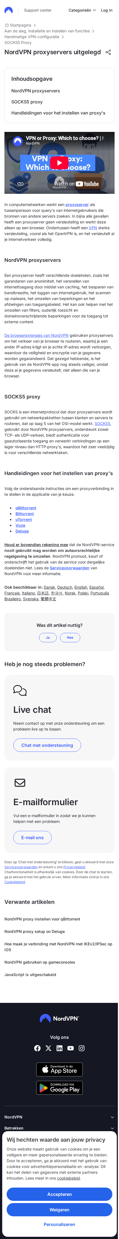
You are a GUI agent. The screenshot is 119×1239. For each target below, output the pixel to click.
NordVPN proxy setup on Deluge (34, 931)
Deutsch (64, 587)
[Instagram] (81, 1048)
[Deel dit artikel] (108, 52)
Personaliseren (59, 1224)
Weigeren (59, 1209)
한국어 (57, 593)
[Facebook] (37, 1048)
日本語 (43, 593)
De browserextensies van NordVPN (36, 335)
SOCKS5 (102, 423)
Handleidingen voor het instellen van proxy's (58, 113)
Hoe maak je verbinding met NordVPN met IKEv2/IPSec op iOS (58, 946)
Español (96, 587)
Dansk (49, 587)
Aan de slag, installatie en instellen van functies (47, 30)
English (80, 587)
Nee (70, 637)
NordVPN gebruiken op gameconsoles (39, 962)
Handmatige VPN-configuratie (31, 36)
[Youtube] (70, 1048)
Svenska (30, 598)
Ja (48, 637)
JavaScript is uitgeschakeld (30, 974)
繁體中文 (48, 598)
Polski (83, 593)
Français (12, 593)
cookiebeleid (68, 1178)
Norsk (70, 593)
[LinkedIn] (59, 1048)
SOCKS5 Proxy (18, 42)
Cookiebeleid (14, 882)
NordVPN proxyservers (35, 90)
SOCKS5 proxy (27, 102)
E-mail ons (32, 837)
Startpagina (20, 25)
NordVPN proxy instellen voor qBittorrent (42, 919)
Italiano (28, 593)
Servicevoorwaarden (69, 567)
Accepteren (59, 1194)
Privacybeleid (74, 867)
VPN (93, 227)
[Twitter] (48, 1048)
